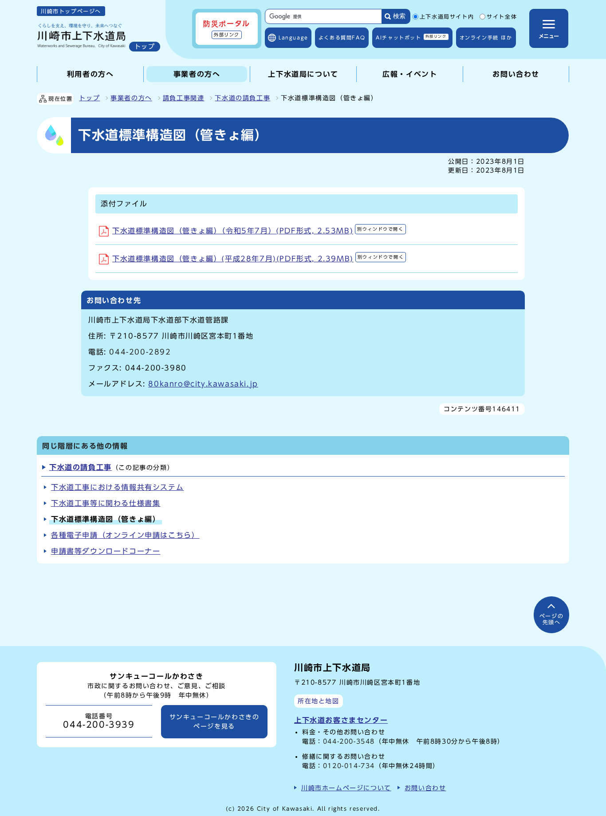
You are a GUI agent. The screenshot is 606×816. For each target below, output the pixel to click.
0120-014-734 (349, 765)
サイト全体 (502, 17)
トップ (89, 98)
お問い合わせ (425, 787)
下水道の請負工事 (242, 98)
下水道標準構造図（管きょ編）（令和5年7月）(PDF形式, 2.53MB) (258, 230)
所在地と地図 (318, 701)
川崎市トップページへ (71, 11)
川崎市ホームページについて (346, 787)
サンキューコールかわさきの (214, 721)
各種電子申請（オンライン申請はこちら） (125, 535)
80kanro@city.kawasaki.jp (203, 383)
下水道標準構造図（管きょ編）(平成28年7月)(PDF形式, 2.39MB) (258, 258)
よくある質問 (342, 37)
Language (293, 37)
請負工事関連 (184, 98)
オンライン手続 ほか (486, 37)
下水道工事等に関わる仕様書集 (105, 503)
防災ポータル (226, 28)
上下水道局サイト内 (447, 17)
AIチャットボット (411, 37)
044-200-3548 (349, 741)
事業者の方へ (131, 98)
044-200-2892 (140, 351)
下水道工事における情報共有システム (117, 487)
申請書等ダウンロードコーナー (105, 551)
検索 (399, 16)
